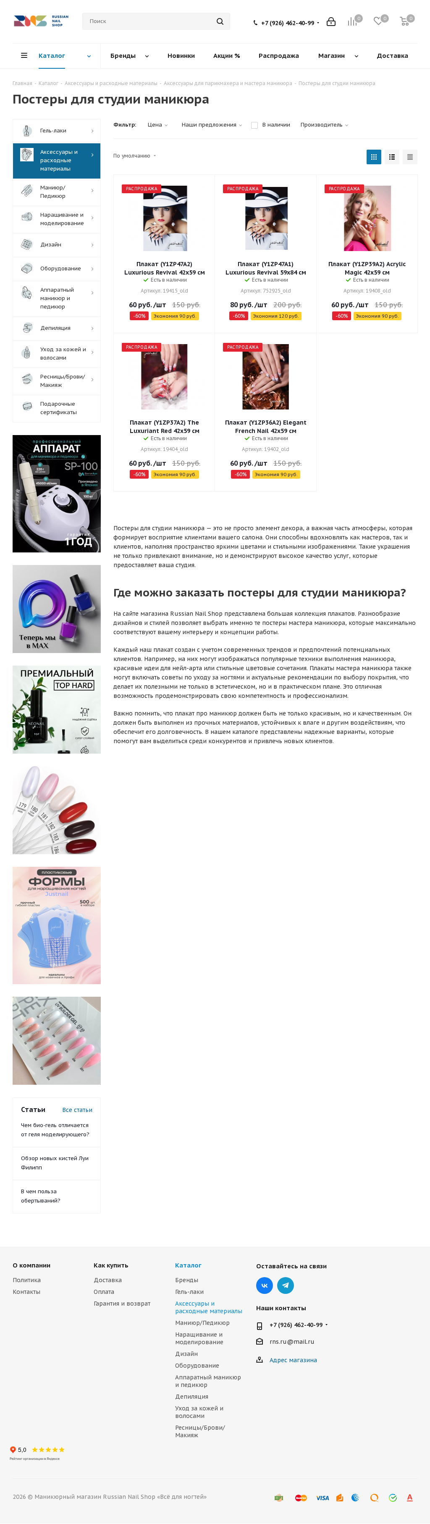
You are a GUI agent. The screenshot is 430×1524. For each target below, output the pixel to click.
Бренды (186, 1280)
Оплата (104, 1292)
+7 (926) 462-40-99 (287, 23)
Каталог (188, 1265)
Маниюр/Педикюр (202, 1323)
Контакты (26, 1292)
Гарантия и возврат (122, 1303)
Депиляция (191, 1396)
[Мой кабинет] (331, 21)
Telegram (285, 1285)
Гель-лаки (189, 1292)
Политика (27, 1280)
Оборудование (197, 1365)
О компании (31, 1265)
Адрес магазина (293, 1360)
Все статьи (77, 1110)
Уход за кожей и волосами (199, 1412)
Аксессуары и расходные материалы (208, 1307)
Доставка (108, 1280)
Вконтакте (264, 1285)
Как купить (111, 1265)
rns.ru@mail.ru (292, 1341)
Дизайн (186, 1354)
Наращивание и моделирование (199, 1338)
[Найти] (220, 21)
